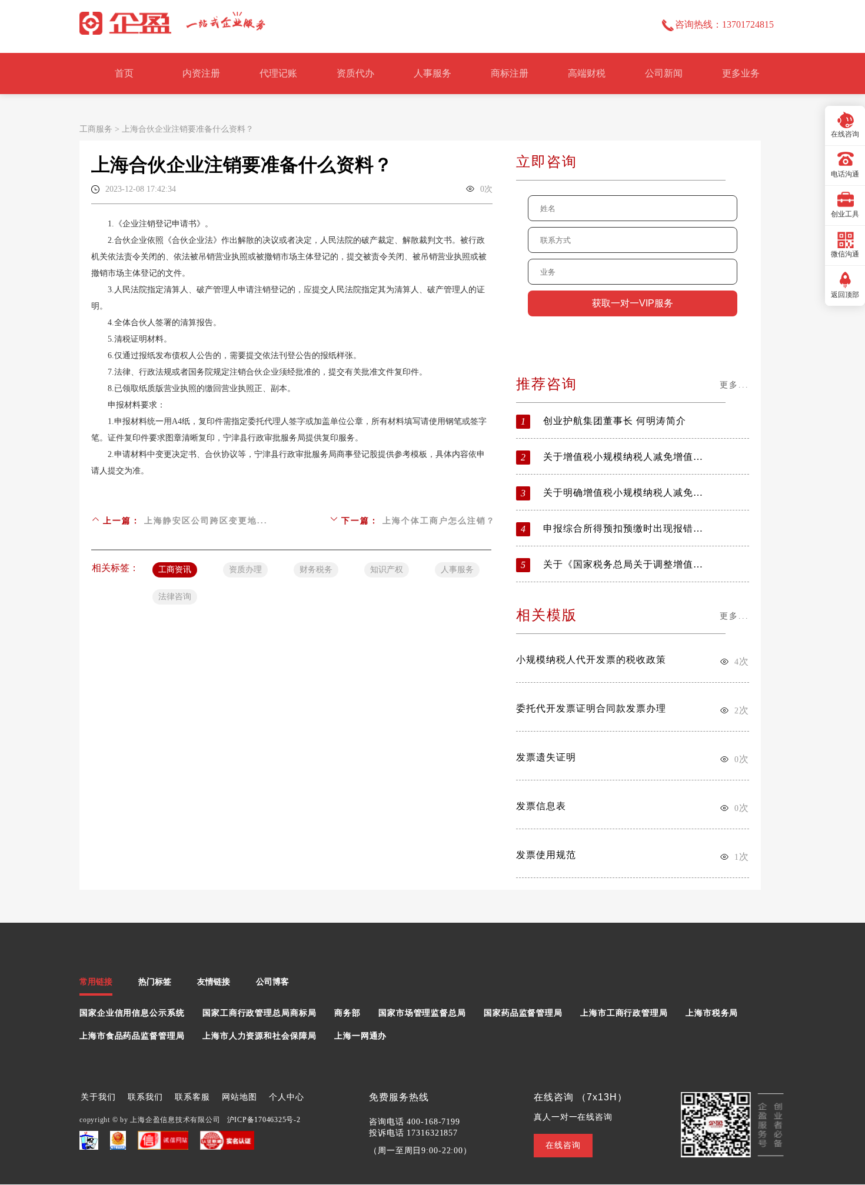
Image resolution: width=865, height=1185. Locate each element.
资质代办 (355, 73)
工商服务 (95, 129)
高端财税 (587, 73)
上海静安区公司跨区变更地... (206, 520)
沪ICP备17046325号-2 (264, 1120)
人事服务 (432, 73)
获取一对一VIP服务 (632, 303)
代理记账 (278, 73)
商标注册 (509, 73)
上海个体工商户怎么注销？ (438, 520)
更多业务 (741, 73)
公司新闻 (664, 73)
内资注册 (201, 73)
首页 (124, 73)
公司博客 (272, 981)
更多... (734, 384)
